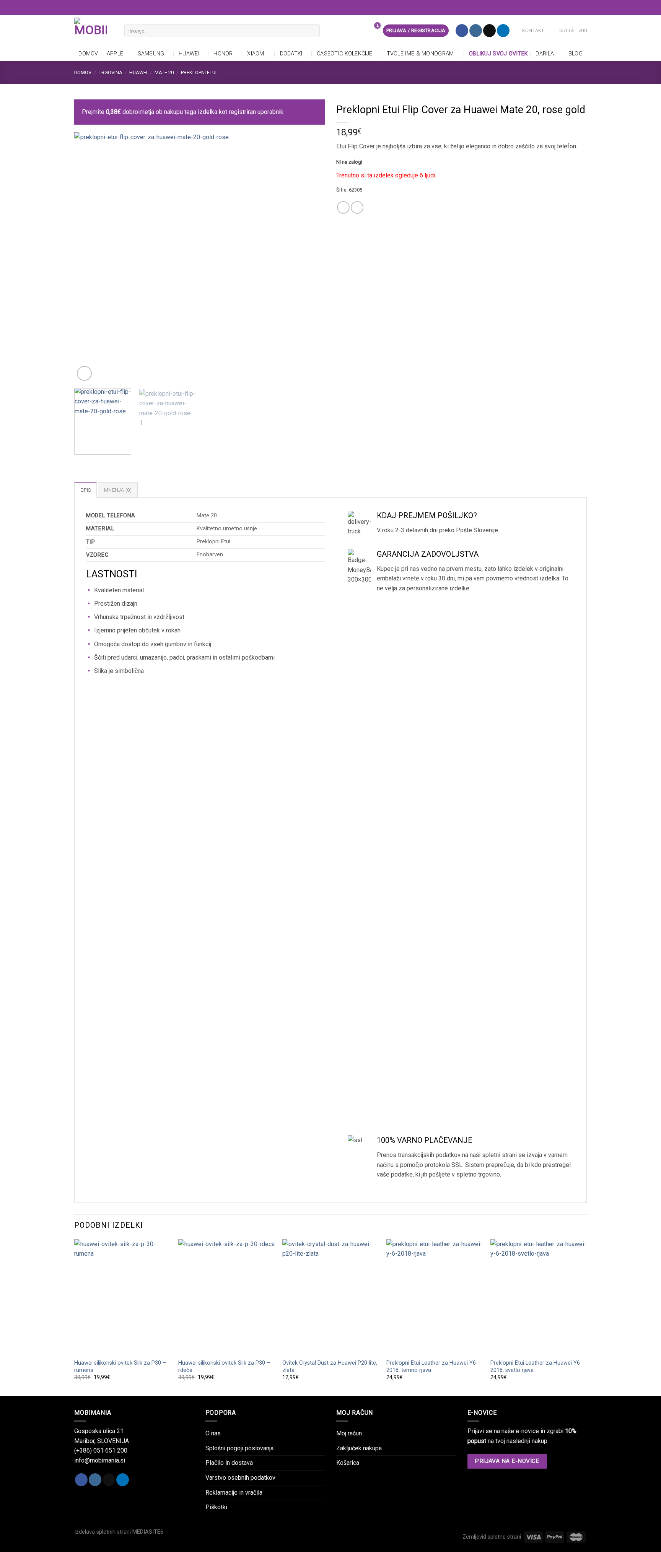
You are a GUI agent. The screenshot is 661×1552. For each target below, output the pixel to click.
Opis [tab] (85, 490)
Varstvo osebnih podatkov (240, 1477)
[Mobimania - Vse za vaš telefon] (93, 30)
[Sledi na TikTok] (489, 30)
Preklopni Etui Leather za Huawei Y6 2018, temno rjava (431, 1366)
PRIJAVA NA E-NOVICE (507, 1461)
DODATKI (291, 53)
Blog (575, 53)
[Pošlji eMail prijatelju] (357, 207)
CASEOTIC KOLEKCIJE (344, 53)
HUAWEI (189, 53)
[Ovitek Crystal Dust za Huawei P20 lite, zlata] (330, 1297)
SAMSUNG (151, 53)
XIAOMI (256, 53)
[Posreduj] (312, 30)
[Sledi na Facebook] (462, 30)
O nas (213, 1433)
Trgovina (110, 72)
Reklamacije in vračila (233, 1492)
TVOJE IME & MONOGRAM (420, 53)
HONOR (223, 53)
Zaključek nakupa (359, 1448)
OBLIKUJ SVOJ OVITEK (497, 53)
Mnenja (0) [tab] (118, 490)
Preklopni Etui (199, 72)
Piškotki (216, 1507)
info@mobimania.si (99, 1460)
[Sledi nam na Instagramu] (475, 30)
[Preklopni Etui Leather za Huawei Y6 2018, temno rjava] (434, 1297)
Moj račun (349, 1433)
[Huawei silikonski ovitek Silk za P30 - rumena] (122, 1297)
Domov (88, 53)
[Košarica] (373, 30)
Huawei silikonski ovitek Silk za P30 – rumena (120, 1366)
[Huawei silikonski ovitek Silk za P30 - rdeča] (226, 1297)
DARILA (545, 53)
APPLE (115, 53)
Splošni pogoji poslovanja (239, 1448)
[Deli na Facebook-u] (343, 207)
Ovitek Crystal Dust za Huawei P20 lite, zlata (329, 1366)
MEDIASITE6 (147, 1532)
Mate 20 (164, 72)
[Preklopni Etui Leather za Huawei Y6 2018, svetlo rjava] (538, 1297)
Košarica (347, 1462)
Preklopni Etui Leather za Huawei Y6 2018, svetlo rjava (535, 1366)
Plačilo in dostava (229, 1462)
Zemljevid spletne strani (491, 1537)
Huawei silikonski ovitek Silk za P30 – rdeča (224, 1366)
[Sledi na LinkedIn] (503, 30)
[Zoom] (84, 373)
